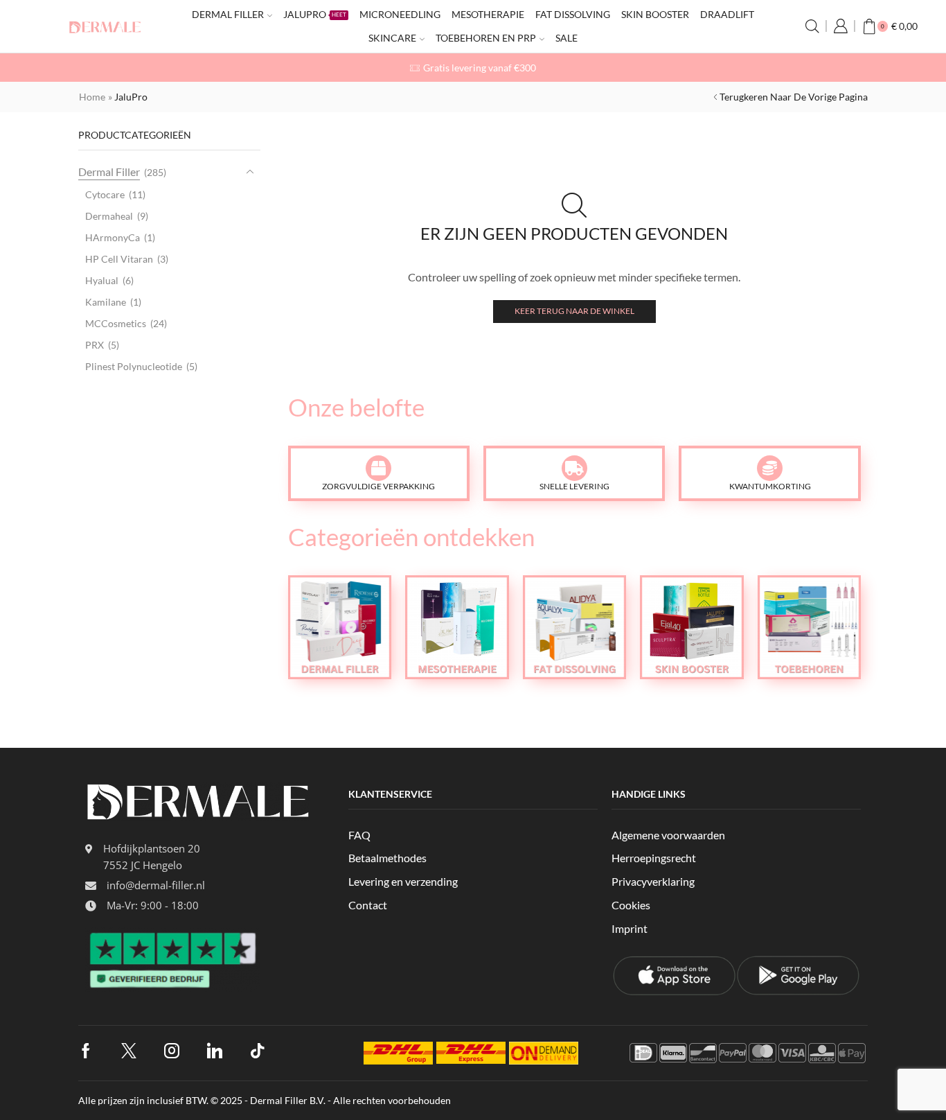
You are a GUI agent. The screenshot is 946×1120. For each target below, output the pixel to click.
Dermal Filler (109, 171)
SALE (566, 38)
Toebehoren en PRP (486, 38)
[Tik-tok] (257, 1050)
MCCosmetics (115, 323)
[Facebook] (85, 1050)
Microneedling (399, 14)
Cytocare (105, 194)
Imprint (630, 928)
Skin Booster (655, 14)
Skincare (392, 38)
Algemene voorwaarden (668, 834)
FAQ (359, 834)
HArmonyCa (112, 237)
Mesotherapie (488, 14)
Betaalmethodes (387, 857)
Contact (367, 904)
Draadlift (727, 14)
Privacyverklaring (653, 881)
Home (92, 97)
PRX (94, 345)
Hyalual (101, 280)
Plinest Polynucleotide (133, 366)
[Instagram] (171, 1050)
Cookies (631, 904)
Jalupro (314, 14)
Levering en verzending (403, 881)
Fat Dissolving (572, 14)
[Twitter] (128, 1050)
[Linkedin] (214, 1050)
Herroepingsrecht (654, 857)
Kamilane (105, 302)
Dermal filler (228, 14)
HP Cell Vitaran (119, 259)
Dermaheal (109, 216)
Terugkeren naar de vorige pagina (794, 97)
